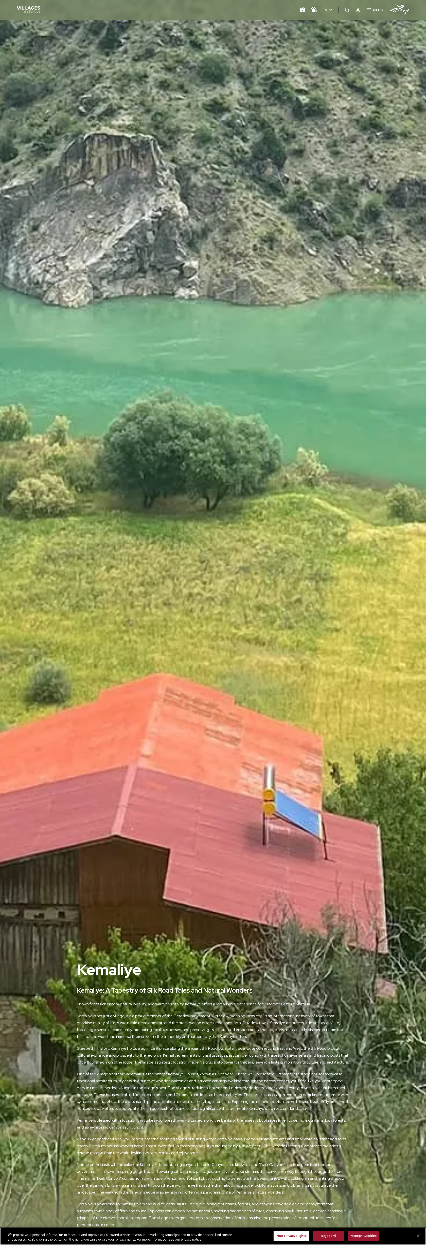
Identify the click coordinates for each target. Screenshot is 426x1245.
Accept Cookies (364, 1236)
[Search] (347, 9)
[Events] (302, 9)
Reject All (329, 1236)
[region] (213, 1236)
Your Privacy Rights (291, 1236)
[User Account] (357, 9)
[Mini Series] (314, 10)
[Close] (418, 1235)
